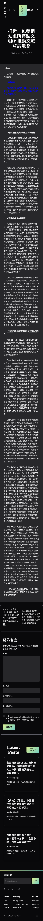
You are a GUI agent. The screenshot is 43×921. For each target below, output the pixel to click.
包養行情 (33, 331)
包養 (20, 115)
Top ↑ (37, 916)
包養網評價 (12, 488)
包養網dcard (16, 538)
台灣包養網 (23, 319)
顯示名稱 (6, 686)
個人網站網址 (7, 706)
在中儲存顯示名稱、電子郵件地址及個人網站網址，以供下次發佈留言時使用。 (22, 719)
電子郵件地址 (8, 696)
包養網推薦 (17, 366)
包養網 (11, 227)
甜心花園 (14, 438)
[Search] (35, 881)
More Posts (32, 750)
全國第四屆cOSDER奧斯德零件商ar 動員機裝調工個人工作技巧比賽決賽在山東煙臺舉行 (21, 768)
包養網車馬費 (14, 269)
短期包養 (33, 316)
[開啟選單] (37, 10)
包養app (7, 68)
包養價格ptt (28, 198)
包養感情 (20, 195)
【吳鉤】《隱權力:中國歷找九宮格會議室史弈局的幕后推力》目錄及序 (20, 804)
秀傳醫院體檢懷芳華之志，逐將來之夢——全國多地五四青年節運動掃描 (21, 838)
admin (13, 53)
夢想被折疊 (28, 10)
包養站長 (25, 132)
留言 (5, 654)
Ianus (14, 916)
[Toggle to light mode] (14, 10)
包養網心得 (8, 485)
